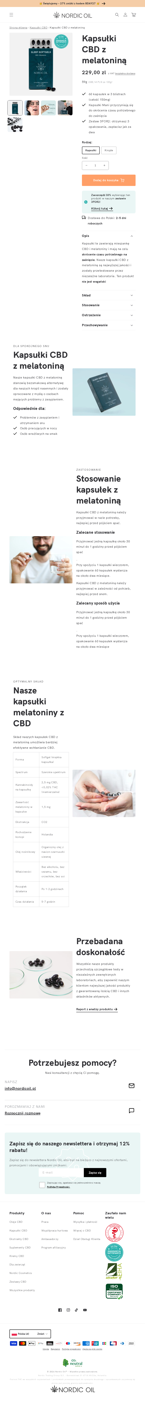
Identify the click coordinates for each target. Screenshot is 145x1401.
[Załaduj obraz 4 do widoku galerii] (65, 107)
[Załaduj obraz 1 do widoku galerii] (15, 107)
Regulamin (55, 1349)
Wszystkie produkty (22, 1290)
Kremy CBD (16, 1256)
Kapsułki (90, 150)
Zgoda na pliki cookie (92, 1349)
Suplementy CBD (20, 1247)
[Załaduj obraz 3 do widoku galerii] (48, 107)
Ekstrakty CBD (18, 1239)
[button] (11, 15)
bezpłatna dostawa (125, 73)
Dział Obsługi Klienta (86, 1239)
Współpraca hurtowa (54, 1230)
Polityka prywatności (71, 1349)
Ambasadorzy (50, 1239)
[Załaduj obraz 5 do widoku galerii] (15, 124)
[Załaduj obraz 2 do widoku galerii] (31, 107)
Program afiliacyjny (53, 1247)
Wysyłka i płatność (85, 1222)
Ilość (85, 157)
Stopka (46, 1349)
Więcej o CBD (82, 1230)
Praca (44, 1222)
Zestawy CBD (17, 1281)
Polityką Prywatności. (58, 1186)
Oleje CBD (16, 1222)
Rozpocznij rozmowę (23, 1113)
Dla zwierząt (17, 1264)
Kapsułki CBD (18, 1230)
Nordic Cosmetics (20, 1273)
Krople (109, 150)
